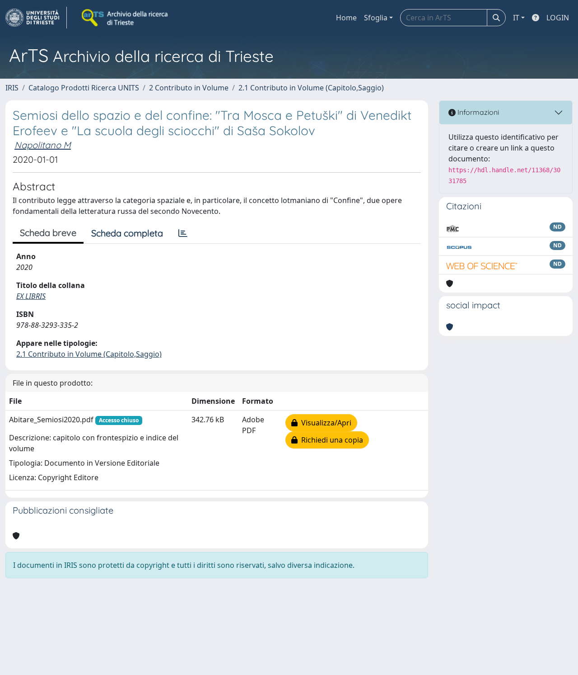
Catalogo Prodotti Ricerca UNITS (83, 88)
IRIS (12, 88)
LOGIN (557, 18)
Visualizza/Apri (324, 423)
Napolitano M (42, 145)
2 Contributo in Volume (188, 88)
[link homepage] (36, 17)
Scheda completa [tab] (127, 233)
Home (346, 18)
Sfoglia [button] (375, 18)
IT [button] (516, 18)
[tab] (183, 233)
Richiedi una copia (330, 440)
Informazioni (477, 112)
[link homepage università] (125, 17)
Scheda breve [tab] (48, 232)
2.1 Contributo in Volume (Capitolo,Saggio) (311, 88)
